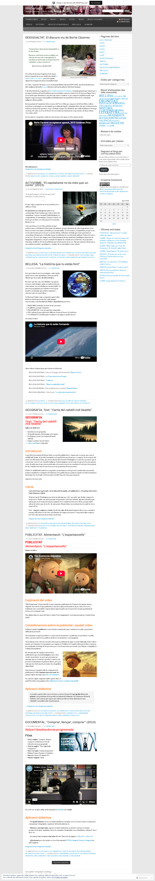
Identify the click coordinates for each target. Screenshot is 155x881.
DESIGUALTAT (35, 176)
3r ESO (63, 19)
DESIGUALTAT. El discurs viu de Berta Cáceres (57, 37)
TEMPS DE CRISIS (59, 255)
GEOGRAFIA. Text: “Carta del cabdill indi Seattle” (58, 410)
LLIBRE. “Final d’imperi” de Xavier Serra (114, 251)
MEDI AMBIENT (74, 176)
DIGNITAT (44, 176)
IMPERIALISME (89, 526)
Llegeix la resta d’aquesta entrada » (38, 169)
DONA (51, 176)
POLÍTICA (115, 121)
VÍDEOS (29, 24)
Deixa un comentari (54, 189)
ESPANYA (119, 103)
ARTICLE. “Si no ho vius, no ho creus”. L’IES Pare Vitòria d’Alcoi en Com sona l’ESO (113, 256)
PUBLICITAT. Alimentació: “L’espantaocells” (55, 534)
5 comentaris (49, 726)
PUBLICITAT (75, 715)
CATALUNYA (117, 96)
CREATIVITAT (30, 715)
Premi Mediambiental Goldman (61, 91)
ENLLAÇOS (76, 24)
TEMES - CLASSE (106, 126)
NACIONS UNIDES (72, 403)
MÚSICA (55, 715)
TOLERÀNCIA (42, 528)
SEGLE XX (117, 123)
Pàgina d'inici (32, 19)
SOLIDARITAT (85, 403)
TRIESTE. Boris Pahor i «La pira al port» (114, 267)
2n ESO (53, 19)
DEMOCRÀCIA (121, 99)
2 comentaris (51, 414)
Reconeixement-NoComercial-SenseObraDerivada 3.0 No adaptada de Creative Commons (114, 191)
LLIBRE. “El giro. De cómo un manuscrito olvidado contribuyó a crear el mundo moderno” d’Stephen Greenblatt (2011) (114, 240)
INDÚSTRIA (29, 856)
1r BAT (81, 19)
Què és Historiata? (106, 40)
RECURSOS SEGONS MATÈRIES (60, 523)
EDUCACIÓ (106, 103)
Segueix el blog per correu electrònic (111, 152)
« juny (114, 224)
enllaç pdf (80, 836)
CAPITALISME (84, 255)
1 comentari (54, 268)
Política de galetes (61, 877)
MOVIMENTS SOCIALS (86, 257)
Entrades (125, 19)
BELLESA (62, 401)
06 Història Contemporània (50, 253)
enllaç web (89, 836)
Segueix (104, 170)
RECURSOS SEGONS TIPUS (74, 174)
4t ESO (72, 19)
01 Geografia (44, 523)
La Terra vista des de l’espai (56, 376)
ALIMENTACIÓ (71, 713)
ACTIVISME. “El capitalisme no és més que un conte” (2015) (56, 184)
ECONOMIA (61, 257)
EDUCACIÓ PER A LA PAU (45, 403)
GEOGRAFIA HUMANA (75, 526)
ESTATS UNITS (62, 526)
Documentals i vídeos (55, 174)
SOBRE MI (88, 24)
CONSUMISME (83, 713)
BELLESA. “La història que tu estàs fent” (52, 264)
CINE (124, 96)
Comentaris (124, 22)
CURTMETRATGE (31, 257)
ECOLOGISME (30, 403)
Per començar (95, 3)
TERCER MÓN (75, 856)
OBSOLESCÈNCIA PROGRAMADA (58, 856)
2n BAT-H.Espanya (94, 19)
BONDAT (42, 174)
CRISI (92, 255)
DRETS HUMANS (80, 401)
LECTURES (40, 24)
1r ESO (44, 19)
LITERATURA (109, 112)
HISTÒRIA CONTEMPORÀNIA (111, 109)
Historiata (33, 8)
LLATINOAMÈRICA (61, 176)
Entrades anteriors (61, 863)
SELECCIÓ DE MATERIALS (58, 24)
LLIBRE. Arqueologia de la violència (112, 281)
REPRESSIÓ (104, 123)
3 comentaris (49, 41)
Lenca (44, 87)
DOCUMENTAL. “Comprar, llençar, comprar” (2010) (60, 722)
